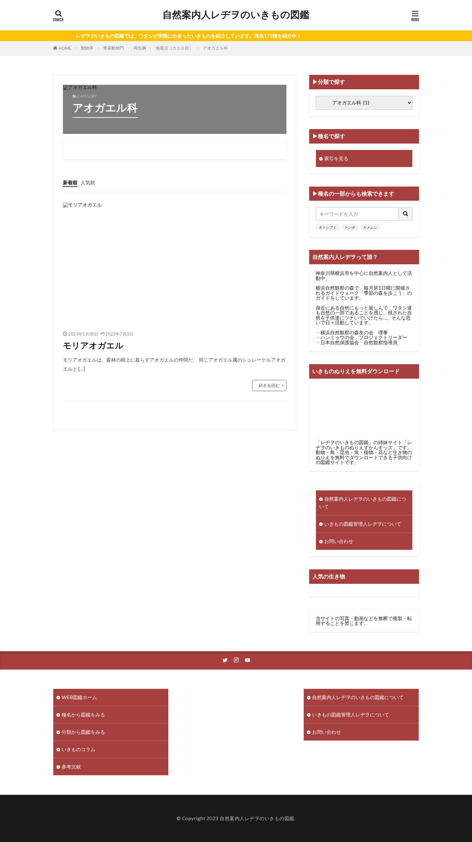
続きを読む (269, 385)
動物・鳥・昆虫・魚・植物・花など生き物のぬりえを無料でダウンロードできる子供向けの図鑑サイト (364, 457)
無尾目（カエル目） (174, 47)
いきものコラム (78, 749)
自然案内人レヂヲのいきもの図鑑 (236, 14)
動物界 (87, 47)
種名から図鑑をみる (83, 714)
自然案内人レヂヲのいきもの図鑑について (362, 502)
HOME (65, 48)
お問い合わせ (338, 541)
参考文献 (71, 766)
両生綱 (140, 47)
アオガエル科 (215, 47)
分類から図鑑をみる (83, 732)
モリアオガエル (93, 345)
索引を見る (336, 158)
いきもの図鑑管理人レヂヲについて (362, 524)
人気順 (88, 182)
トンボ (350, 227)
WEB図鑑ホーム (79, 697)
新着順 (70, 182)
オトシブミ (328, 227)
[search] (405, 214)
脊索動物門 (113, 47)
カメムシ (370, 227)
